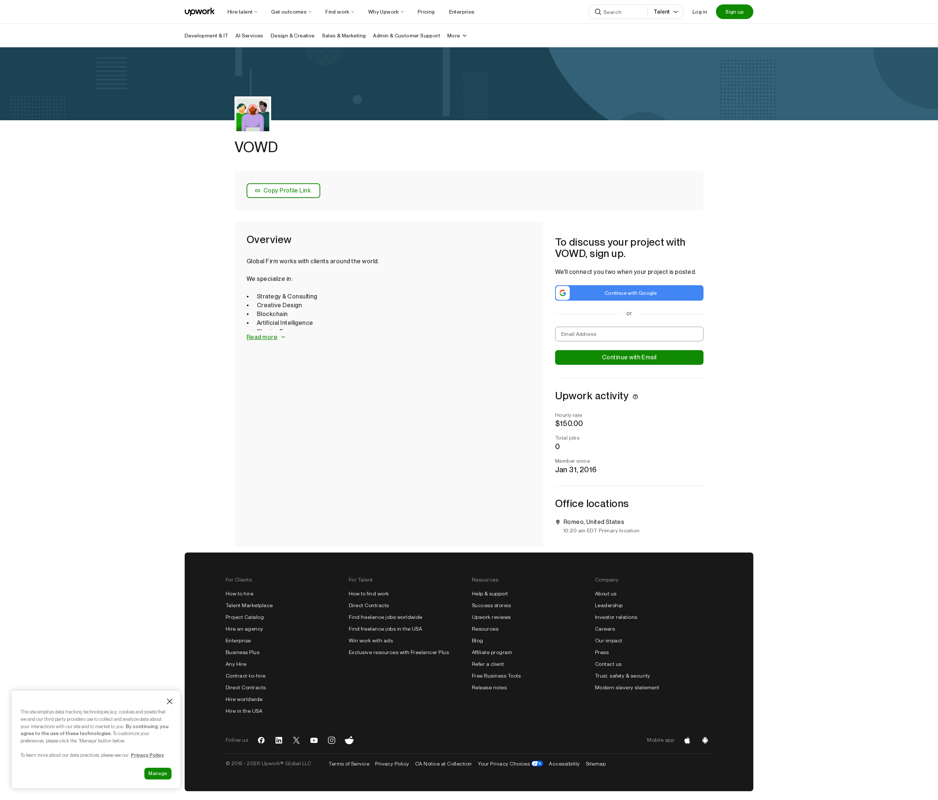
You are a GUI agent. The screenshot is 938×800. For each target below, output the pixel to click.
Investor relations (616, 617)
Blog (477, 640)
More (453, 35)
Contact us (608, 664)
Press (602, 652)
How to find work (369, 594)
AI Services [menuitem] (249, 35)
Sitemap (596, 764)
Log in (700, 12)
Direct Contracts (246, 687)
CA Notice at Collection (443, 764)
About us (606, 594)
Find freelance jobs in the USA (385, 629)
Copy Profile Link (287, 190)
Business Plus (242, 652)
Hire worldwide (244, 699)
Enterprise (238, 640)
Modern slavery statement (627, 687)
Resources (485, 629)
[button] (389, 337)
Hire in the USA (244, 711)
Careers (605, 629)
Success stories (491, 605)
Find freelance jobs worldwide (385, 617)
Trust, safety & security (622, 676)
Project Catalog (245, 617)
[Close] (169, 701)
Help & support (490, 594)
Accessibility (564, 764)
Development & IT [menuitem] (206, 35)
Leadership (609, 605)
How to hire (239, 594)
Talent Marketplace (249, 605)
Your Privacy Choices (510, 764)
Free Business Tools (496, 676)
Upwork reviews (491, 617)
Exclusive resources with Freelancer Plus (399, 652)
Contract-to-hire (246, 676)
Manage (157, 773)
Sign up (734, 12)
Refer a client (488, 664)
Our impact (609, 640)
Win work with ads (371, 640)
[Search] (598, 12)
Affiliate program (492, 652)
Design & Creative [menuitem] (293, 35)
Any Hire (236, 664)
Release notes (489, 687)
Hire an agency (244, 629)
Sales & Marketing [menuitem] (344, 35)
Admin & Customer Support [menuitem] (406, 35)
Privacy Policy (392, 764)
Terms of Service (349, 764)
